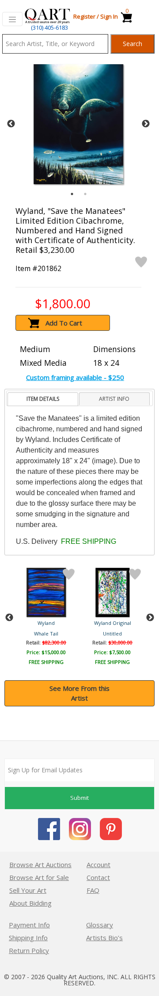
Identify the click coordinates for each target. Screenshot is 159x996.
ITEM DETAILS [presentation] (42, 399)
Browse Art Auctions (40, 864)
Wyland (46, 623)
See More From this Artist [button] (79, 693)
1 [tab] (72, 194)
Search (132, 43)
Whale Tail (46, 633)
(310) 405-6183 (49, 27)
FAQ (93, 890)
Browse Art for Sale (39, 877)
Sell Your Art (27, 890)
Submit (79, 798)
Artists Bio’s (104, 937)
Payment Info (29, 924)
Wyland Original (112, 623)
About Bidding (30, 903)
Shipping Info (28, 937)
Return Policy (29, 950)
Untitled (112, 633)
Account (98, 864)
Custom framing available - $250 (75, 377)
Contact (98, 877)
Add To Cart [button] (63, 322)
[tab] (43, 399)
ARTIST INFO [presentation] (114, 399)
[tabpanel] (78, 124)
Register (84, 16)
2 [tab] (85, 194)
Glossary (99, 924)
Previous (11, 124)
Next (145, 124)
